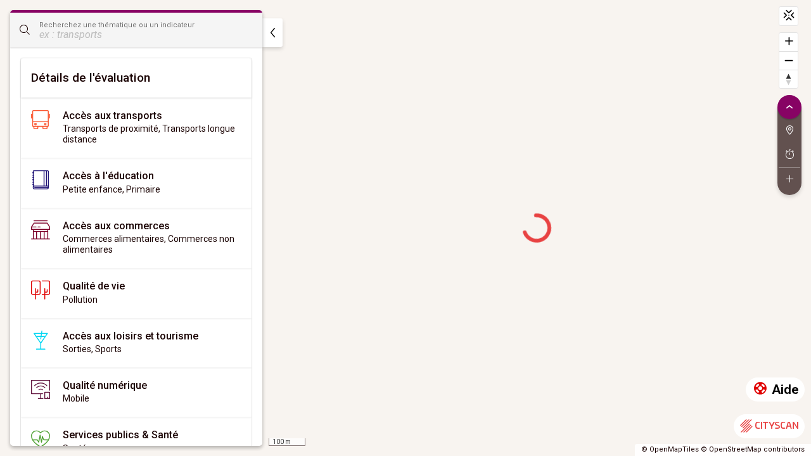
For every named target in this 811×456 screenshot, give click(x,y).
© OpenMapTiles (670, 449)
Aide (785, 389)
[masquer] (272, 32)
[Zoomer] (788, 42)
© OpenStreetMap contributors (753, 449)
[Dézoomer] (788, 60)
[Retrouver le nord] (788, 79)
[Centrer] (788, 16)
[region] (405, 228)
